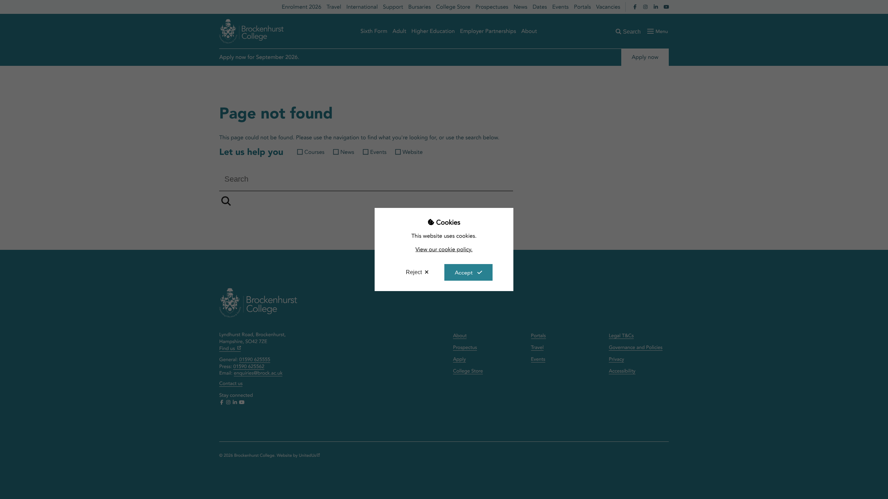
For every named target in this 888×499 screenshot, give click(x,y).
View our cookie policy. (444, 249)
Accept (464, 272)
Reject (414, 272)
